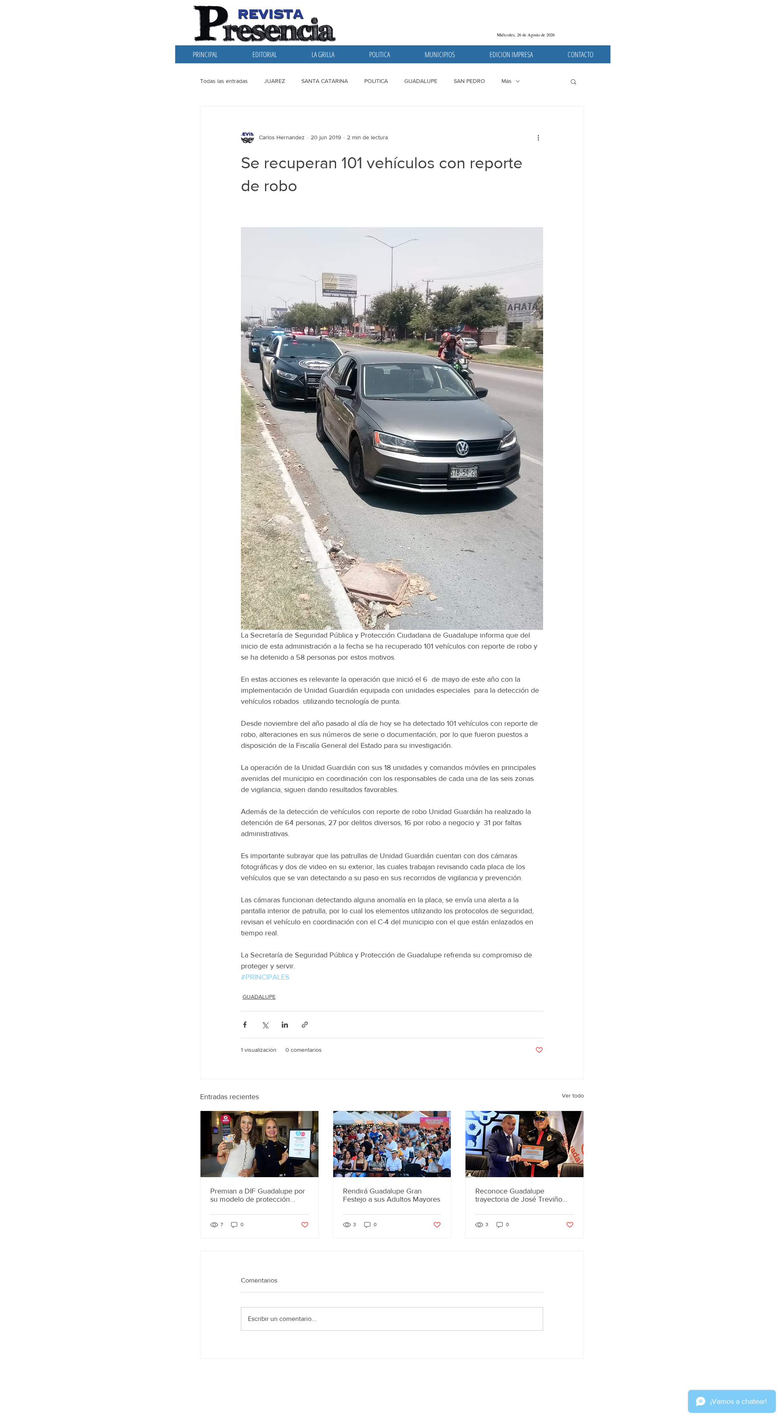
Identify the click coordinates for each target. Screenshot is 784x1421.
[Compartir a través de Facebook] (245, 1024)
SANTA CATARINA (324, 81)
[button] (573, 81)
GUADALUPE (420, 81)
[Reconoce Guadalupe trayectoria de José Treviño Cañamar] (525, 1144)
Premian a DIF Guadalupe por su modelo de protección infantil (257, 1195)
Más (506, 81)
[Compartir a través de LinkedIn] (285, 1024)
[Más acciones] (538, 137)
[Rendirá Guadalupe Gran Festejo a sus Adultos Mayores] (392, 1144)
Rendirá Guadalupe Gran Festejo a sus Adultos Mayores (391, 1195)
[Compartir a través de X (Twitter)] (265, 1024)
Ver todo (573, 1095)
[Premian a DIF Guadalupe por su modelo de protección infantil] (259, 1144)
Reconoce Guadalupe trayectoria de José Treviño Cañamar (518, 1195)
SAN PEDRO (469, 81)
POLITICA (376, 81)
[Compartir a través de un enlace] (305, 1024)
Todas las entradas (224, 81)
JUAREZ (274, 81)
